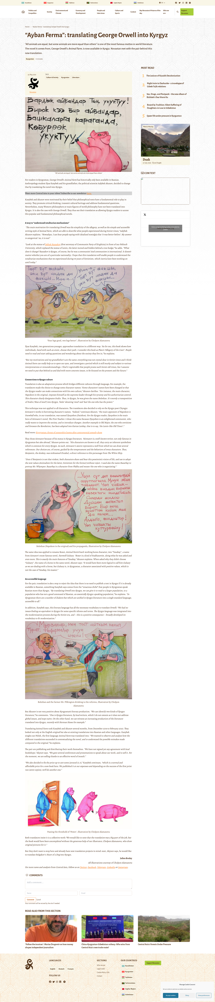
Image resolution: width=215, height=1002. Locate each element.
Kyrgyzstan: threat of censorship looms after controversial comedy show (69, 432)
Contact (99, 976)
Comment (30, 900)
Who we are (166, 12)
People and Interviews (101, 12)
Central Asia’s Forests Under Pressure (154, 944)
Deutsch (61, 969)
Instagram (123, 867)
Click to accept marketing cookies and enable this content (165, 228)
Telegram (101, 867)
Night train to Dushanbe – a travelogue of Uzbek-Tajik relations (165, 85)
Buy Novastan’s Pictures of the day (150, 12)
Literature (75, 77)
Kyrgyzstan (30, 59)
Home (27, 27)
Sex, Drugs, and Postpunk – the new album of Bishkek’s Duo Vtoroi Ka (167, 95)
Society (49, 12)
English (52, 969)
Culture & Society (52, 77)
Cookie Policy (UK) (103, 972)
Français (71, 969)
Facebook (92, 867)
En (162, 3)
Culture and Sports (119, 12)
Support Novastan (184, 12)
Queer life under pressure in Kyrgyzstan (164, 116)
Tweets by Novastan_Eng (165, 228)
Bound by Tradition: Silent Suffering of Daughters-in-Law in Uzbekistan (164, 106)
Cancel (38, 900)
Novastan (33, 92)
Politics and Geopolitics (32, 12)
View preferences (204, 995)
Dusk (146, 159)
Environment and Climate (62, 12)
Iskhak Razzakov (52, 244)
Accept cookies (171, 995)
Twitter (83, 867)
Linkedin (111, 867)
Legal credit (101, 969)
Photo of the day (148, 127)
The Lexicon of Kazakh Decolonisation (163, 76)
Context (133, 12)
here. (89, 193)
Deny (187, 995)
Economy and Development (80, 12)
